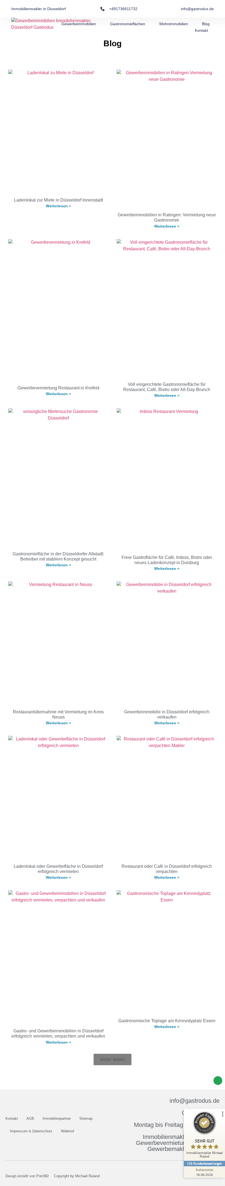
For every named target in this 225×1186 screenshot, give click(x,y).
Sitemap (85, 1118)
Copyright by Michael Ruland (77, 1176)
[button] (112, 1059)
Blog (206, 24)
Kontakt (201, 30)
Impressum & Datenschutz (31, 1131)
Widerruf (67, 1131)
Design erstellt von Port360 (27, 1176)
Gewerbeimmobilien (78, 24)
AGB (30, 1118)
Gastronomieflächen (127, 24)
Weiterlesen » (58, 206)
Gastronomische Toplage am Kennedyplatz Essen (166, 1020)
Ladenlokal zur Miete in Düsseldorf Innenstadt (58, 200)
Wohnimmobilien (173, 24)
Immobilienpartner (57, 1118)
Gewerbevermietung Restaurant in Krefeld (58, 388)
